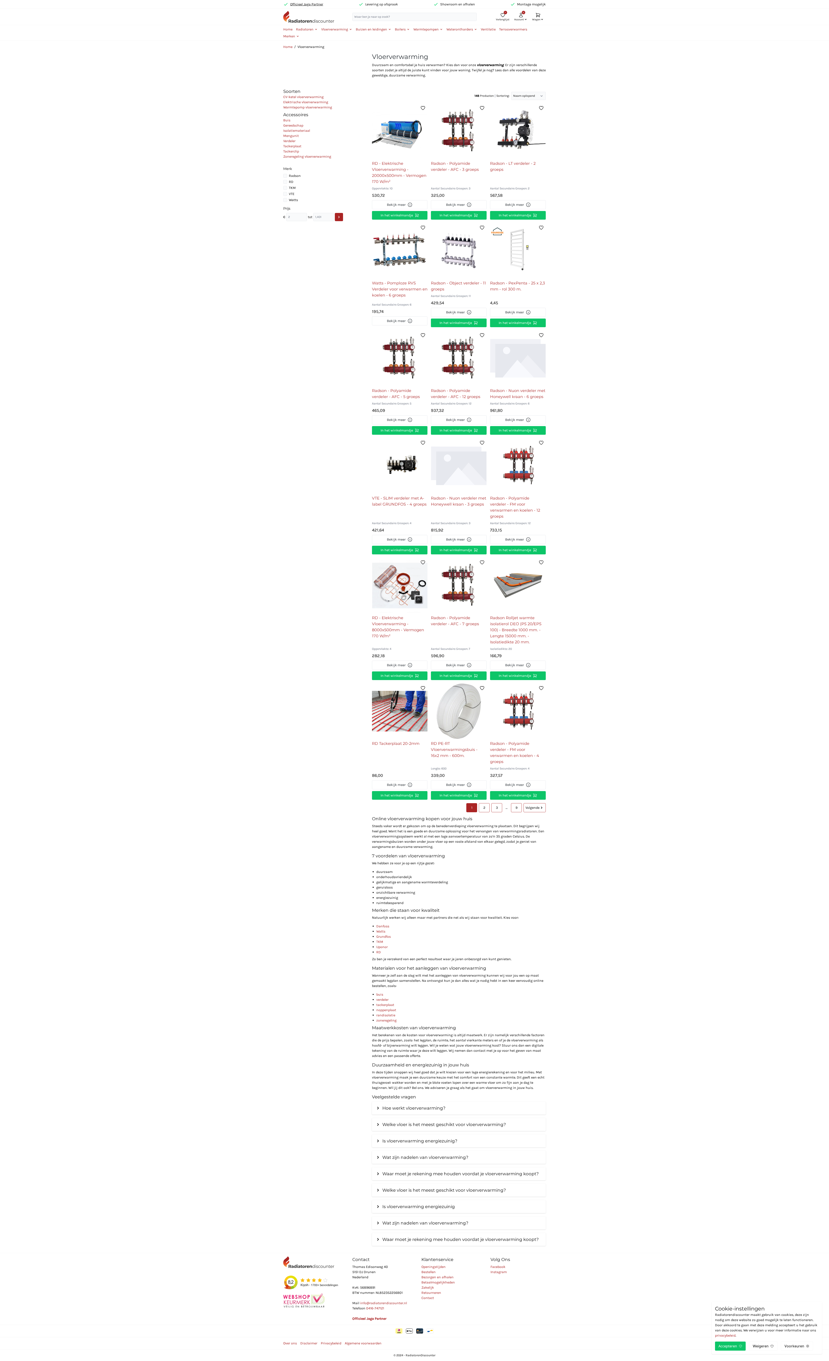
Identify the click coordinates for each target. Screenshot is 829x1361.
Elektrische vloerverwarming (305, 102)
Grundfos (383, 936)
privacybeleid (725, 1335)
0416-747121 (375, 1308)
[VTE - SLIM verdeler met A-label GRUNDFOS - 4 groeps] (400, 465)
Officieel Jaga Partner (306, 4)
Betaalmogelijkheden (438, 1282)
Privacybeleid (331, 1343)
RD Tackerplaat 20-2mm (395, 743)
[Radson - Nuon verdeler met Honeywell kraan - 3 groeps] (459, 465)
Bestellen (428, 1272)
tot (310, 217)
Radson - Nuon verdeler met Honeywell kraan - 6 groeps (517, 393)
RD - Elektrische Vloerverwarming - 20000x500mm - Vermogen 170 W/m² (399, 172)
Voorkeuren (794, 1346)
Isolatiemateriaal (296, 130)
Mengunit (291, 136)
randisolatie (385, 1015)
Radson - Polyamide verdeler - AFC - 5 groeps (396, 393)
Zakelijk (427, 1287)
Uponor (382, 947)
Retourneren (431, 1293)
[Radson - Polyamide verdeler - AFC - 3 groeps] (459, 131)
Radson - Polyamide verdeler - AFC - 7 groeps (455, 620)
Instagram (498, 1272)
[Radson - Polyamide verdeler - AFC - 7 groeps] (459, 585)
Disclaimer (308, 1343)
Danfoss (382, 926)
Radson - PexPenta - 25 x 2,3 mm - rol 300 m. (517, 286)
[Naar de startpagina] (308, 16)
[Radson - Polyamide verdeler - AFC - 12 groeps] (459, 358)
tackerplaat (385, 1005)
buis (379, 994)
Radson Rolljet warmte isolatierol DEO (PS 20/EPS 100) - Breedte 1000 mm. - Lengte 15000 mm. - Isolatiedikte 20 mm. (515, 629)
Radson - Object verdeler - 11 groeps (458, 286)
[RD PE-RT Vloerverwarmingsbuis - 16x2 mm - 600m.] (458, 711)
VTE (291, 194)
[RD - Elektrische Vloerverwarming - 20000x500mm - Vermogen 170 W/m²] (400, 131)
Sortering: (502, 96)
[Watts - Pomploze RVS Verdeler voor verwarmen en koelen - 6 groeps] (399, 250)
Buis (286, 120)
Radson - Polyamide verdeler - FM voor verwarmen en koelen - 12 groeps (515, 507)
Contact (427, 1298)
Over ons (290, 1343)
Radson (295, 176)
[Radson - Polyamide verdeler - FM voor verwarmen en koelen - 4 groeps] (518, 711)
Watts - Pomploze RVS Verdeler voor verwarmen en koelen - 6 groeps (399, 289)
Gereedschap (293, 125)
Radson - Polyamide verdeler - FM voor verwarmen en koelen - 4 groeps (514, 752)
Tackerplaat (292, 146)
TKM (292, 188)
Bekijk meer (396, 205)
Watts (293, 200)
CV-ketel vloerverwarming (303, 97)
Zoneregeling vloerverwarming (307, 156)
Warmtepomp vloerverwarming (307, 107)
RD (291, 182)
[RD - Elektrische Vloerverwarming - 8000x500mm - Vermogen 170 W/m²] (399, 585)
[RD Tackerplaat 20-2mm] (400, 711)
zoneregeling (386, 1020)
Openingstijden (433, 1267)
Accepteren (727, 1346)
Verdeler (289, 141)
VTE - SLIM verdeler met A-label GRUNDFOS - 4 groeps (399, 501)
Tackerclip (291, 151)
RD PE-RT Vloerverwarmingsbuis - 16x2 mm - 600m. (454, 749)
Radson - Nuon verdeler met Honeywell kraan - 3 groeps (458, 501)
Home (288, 29)
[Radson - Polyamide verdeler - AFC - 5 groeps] (400, 358)
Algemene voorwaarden (363, 1343)
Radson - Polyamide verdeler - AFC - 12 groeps (455, 393)
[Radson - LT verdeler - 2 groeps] (518, 131)
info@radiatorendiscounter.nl (383, 1303)
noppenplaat (386, 1010)
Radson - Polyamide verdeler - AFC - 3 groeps (455, 166)
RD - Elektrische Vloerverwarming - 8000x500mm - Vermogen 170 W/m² (398, 626)
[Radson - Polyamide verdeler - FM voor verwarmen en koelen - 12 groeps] (518, 465)
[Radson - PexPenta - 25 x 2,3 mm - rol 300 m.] (518, 250)
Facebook (497, 1267)
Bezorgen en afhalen (437, 1277)
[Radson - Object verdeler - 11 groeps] (458, 250)
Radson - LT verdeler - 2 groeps (513, 166)
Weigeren (761, 1346)
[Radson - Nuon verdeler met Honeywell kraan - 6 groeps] (518, 358)
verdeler (382, 1000)
